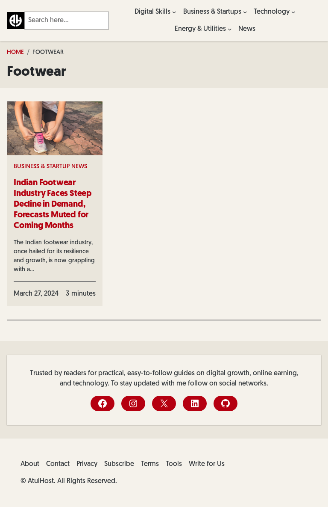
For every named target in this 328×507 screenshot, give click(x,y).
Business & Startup (42, 166)
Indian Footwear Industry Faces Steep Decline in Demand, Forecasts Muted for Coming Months (53, 204)
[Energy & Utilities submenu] (230, 29)
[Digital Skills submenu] (174, 12)
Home (15, 52)
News (79, 166)
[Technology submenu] (293, 12)
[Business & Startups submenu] (245, 12)
